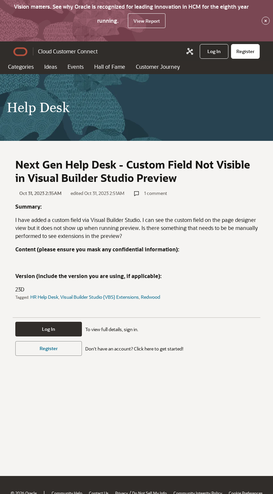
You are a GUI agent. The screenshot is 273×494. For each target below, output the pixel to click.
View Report (147, 21)
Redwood (150, 297)
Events (76, 66)
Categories (21, 66)
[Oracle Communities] (190, 51)
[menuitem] (214, 51)
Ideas (50, 66)
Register (49, 348)
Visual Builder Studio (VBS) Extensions (99, 297)
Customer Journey (158, 66)
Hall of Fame (109, 66)
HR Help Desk (44, 297)
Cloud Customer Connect (68, 51)
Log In (48, 329)
